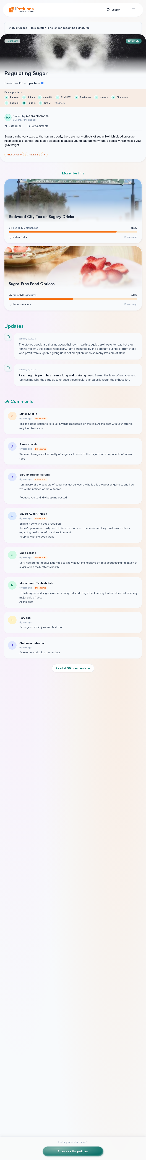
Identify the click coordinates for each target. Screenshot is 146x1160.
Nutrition (32, 154)
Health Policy (14, 154)
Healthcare (12, 41)
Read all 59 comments (73, 668)
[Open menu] (133, 10)
